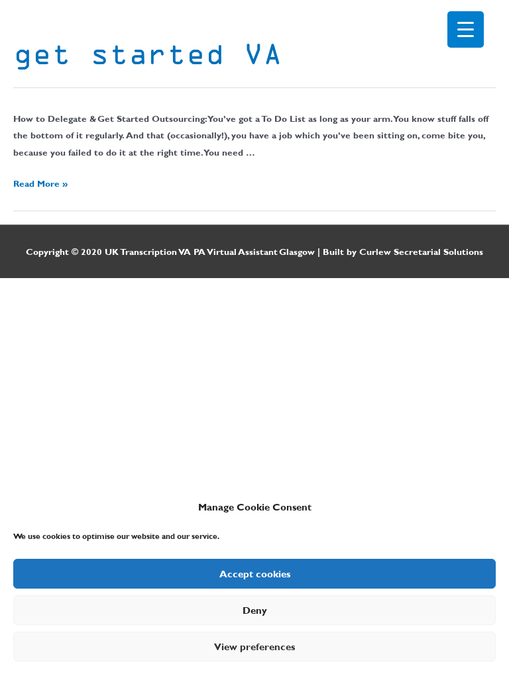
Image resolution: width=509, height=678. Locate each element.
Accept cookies (254, 574)
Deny (255, 610)
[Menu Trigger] (465, 29)
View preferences (254, 647)
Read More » (40, 183)
